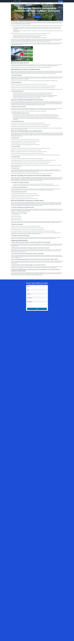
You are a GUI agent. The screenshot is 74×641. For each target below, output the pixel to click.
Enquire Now (37, 277)
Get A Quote (37, 16)
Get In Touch (60, 1)
